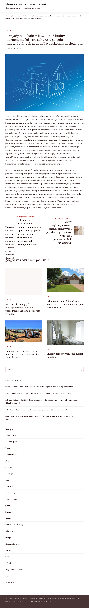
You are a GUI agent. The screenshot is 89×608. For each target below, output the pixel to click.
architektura (10, 435)
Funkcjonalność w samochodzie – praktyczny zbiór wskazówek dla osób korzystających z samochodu (40, 418)
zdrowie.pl (9, 582)
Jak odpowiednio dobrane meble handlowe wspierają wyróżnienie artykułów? (36, 410)
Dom (7, 461)
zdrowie (8, 576)
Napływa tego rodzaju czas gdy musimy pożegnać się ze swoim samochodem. (22, 354)
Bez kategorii (11, 441)
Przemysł (9, 512)
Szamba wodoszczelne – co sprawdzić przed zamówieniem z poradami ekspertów (38, 393)
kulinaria (9, 486)
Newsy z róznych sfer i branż (25, 4)
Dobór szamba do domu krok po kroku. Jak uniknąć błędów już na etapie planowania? (39, 387)
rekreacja (9, 531)
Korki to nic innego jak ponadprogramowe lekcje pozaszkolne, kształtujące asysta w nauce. (22, 309)
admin (7, 49)
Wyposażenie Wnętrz (14, 569)
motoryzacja (10, 493)
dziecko (8, 467)
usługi (8, 31)
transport (9, 550)
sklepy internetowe (13, 544)
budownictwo (11, 454)
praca (7, 505)
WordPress (47, 601)
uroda (7, 556)
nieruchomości (11, 499)
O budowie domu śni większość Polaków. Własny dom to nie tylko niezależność (65, 304)
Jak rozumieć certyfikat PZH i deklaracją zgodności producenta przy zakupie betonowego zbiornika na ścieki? (41, 401)
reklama (8, 518)
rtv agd (8, 537)
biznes (8, 448)
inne (7, 480)
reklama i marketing (14, 525)
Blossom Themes (23, 601)
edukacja (9, 473)
